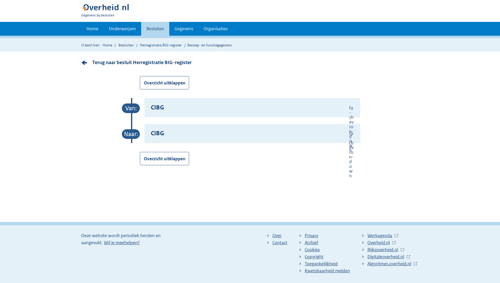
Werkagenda (381, 236)
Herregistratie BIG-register (161, 45)
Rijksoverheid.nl (384, 250)
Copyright (314, 257)
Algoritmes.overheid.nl (390, 264)
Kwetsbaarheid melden (327, 271)
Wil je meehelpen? (122, 242)
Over (277, 235)
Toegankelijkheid (321, 264)
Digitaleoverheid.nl (387, 257)
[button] (252, 107)
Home (92, 29)
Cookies (312, 250)
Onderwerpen (122, 29)
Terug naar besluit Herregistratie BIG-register (142, 62)
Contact (279, 242)
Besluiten (155, 29)
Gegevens (183, 29)
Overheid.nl (379, 243)
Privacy (311, 235)
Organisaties (216, 29)
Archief (311, 242)
